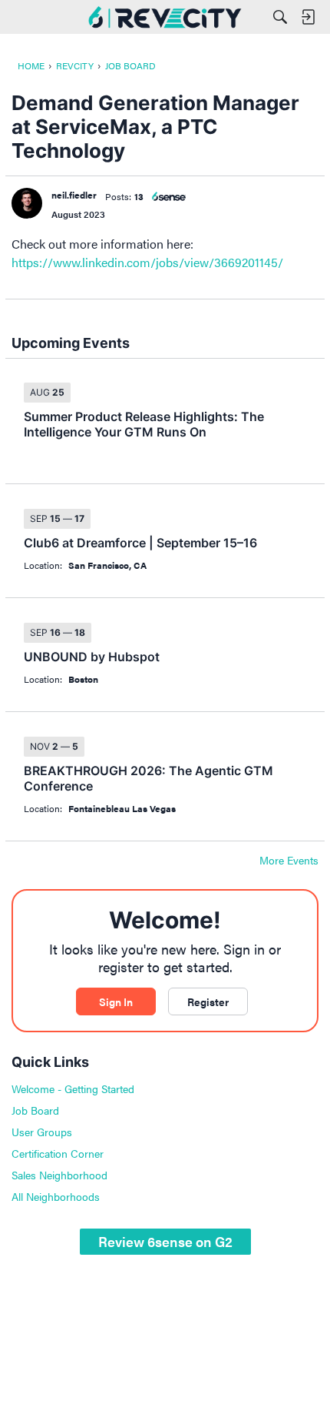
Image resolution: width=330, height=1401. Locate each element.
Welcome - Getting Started (73, 1088)
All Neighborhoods (56, 1196)
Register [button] (208, 1001)
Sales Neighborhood (59, 1174)
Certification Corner (58, 1153)
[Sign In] (308, 17)
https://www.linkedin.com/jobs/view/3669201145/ (147, 262)
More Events (288, 861)
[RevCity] (165, 17)
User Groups (42, 1131)
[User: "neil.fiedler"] (27, 203)
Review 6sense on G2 (165, 1241)
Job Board (35, 1110)
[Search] (280, 17)
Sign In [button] (116, 1001)
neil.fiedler (74, 195)
